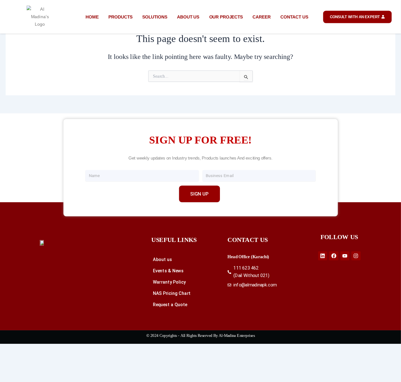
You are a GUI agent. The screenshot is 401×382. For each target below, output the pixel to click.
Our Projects (226, 16)
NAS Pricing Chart (172, 293)
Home (92, 16)
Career (262, 16)
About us (188, 16)
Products (120, 16)
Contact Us (294, 16)
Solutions (154, 16)
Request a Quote (170, 304)
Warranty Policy (169, 282)
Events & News (168, 271)
